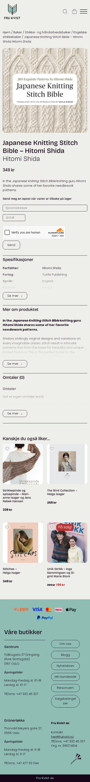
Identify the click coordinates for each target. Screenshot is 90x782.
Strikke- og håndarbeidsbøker (48, 32)
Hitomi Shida (51, 268)
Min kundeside (65, 677)
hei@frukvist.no (62, 737)
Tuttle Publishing (54, 274)
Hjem (6, 32)
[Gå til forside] (12, 19)
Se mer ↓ (14, 296)
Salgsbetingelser (65, 701)
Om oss (65, 644)
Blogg (65, 655)
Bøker (17, 32)
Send (11, 245)
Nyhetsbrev (65, 666)
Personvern (65, 688)
